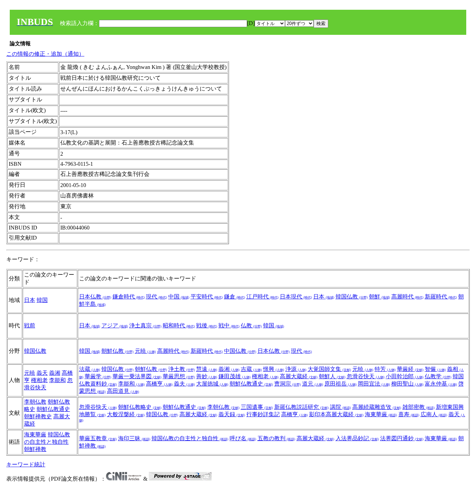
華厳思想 (179, 376)
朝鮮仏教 (117, 351)
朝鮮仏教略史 (139, 407)
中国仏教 (240, 351)
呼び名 (243, 438)
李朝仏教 (35, 402)
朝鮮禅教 (35, 449)
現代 (156, 297)
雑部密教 (418, 407)
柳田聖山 (407, 384)
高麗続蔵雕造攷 (376, 407)
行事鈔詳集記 (263, 414)
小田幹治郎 (404, 376)
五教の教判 (276, 438)
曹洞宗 (287, 384)
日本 (29, 300)
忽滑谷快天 (365, 376)
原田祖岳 (340, 384)
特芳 (385, 369)
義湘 (54, 373)
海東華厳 (381, 414)
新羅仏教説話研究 (301, 407)
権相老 (39, 380)
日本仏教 (95, 297)
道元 (312, 384)
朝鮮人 (332, 376)
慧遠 (206, 369)
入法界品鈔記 (357, 438)
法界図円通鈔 (401, 438)
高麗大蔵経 (298, 376)
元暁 (145, 351)
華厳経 (410, 369)
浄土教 (181, 369)
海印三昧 (134, 438)
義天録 (231, 414)
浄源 (295, 369)
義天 (42, 373)
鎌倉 (234, 297)
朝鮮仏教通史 (251, 384)
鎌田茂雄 (234, 376)
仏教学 (438, 376)
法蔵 (89, 369)
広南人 (434, 414)
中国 (178, 297)
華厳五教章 (98, 438)
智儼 (435, 369)
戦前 (29, 325)
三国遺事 (257, 407)
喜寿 (408, 414)
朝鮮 (379, 297)
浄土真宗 (145, 325)
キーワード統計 (25, 464)
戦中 (228, 325)
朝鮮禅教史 (38, 416)
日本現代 (296, 297)
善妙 (206, 376)
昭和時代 (179, 325)
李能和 (57, 380)
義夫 (184, 384)
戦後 (206, 325)
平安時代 (207, 297)
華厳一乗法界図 (137, 376)
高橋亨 (159, 384)
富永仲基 (441, 384)
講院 (340, 407)
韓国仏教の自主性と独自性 (190, 438)
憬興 (273, 369)
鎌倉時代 (129, 297)
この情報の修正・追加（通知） (45, 54)
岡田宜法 (374, 384)
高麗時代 (407, 297)
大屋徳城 (212, 384)
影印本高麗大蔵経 (336, 414)
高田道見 (123, 391)
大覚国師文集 (329, 369)
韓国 (42, 300)
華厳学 (98, 376)
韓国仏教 (352, 297)
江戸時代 (262, 297)
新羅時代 (441, 297)
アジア (114, 325)
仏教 (251, 325)
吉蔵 (251, 369)
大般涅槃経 (126, 414)
